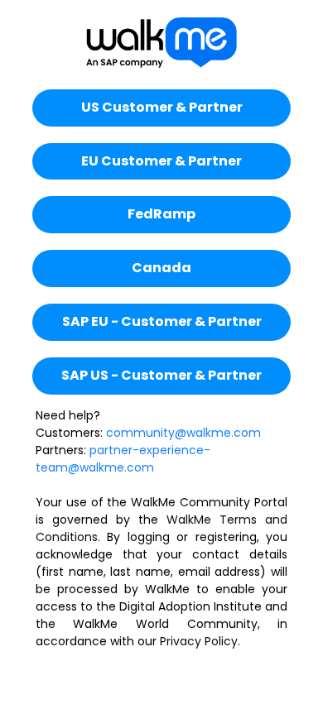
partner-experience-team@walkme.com (123, 459)
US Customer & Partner (162, 107)
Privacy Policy (199, 641)
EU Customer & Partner (161, 160)
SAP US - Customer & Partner (161, 375)
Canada (161, 267)
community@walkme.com (183, 432)
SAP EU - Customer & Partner (162, 321)
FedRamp (161, 213)
